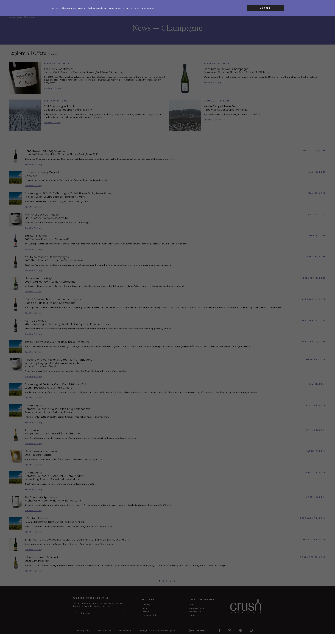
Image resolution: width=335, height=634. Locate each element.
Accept (265, 8)
